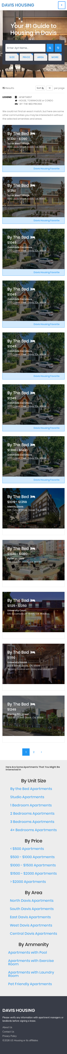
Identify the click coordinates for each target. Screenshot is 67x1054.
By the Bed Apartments (31, 788)
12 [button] (50, 88)
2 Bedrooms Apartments (32, 813)
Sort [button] (39, 88)
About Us (7, 1027)
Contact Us (8, 1031)
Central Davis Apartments (33, 933)
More (55, 57)
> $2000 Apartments (28, 881)
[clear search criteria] (58, 48)
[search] (50, 48)
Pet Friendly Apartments (30, 983)
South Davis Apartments (32, 908)
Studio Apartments (27, 796)
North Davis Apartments (32, 900)
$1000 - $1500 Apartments (33, 865)
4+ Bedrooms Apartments (33, 829)
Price (26, 57)
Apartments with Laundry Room (31, 974)
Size (12, 57)
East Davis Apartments (30, 917)
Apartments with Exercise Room (31, 962)
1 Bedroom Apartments (31, 805)
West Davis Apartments (31, 925)
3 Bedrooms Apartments (32, 821)
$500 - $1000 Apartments (32, 856)
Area (40, 57)
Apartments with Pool (27, 952)
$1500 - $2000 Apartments (33, 873)
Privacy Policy (9, 1036)
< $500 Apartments (27, 848)
